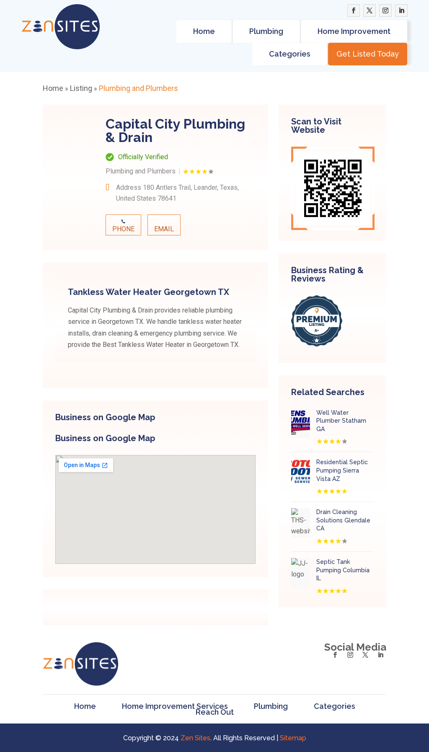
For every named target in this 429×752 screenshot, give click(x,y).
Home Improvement (354, 31)
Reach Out (215, 712)
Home (204, 31)
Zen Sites (195, 738)
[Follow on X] (369, 10)
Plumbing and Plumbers (138, 88)
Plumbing (266, 31)
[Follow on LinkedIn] (401, 10)
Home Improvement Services (175, 706)
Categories (289, 53)
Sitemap (293, 738)
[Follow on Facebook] (353, 10)
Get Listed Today (367, 53)
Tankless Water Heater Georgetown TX (148, 292)
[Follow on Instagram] (385, 10)
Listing (81, 88)
